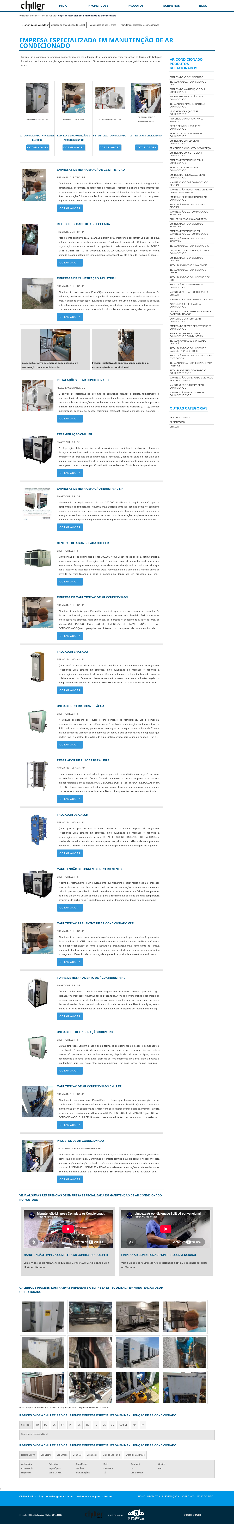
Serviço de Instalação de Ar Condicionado (186, 134)
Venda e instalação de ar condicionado (184, 112)
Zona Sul (77, 1455)
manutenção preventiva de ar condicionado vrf (187, 393)
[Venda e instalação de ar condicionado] (43, 1352)
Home (141, 1496)
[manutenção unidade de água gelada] (137, 1317)
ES (54, 1425)
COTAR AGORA (37, 147)
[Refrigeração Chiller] (37, 463)
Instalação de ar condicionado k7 (189, 246)
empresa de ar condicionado (186, 77)
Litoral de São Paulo (135, 1455)
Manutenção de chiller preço (103, 25)
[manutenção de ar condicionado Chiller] (37, 1115)
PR (70, 1425)
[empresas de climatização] (90, 1352)
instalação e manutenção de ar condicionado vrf (188, 371)
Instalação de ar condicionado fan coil (190, 278)
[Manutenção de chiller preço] (90, 1387)
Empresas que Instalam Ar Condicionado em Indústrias (186, 335)
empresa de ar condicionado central (68, 25)
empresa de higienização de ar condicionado (187, 176)
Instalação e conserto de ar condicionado (186, 286)
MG (45, 1425)
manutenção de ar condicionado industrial (189, 213)
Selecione (26, 1425)
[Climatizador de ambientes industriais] (90, 1317)
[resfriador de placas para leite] (37, 789)
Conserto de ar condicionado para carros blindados (190, 312)
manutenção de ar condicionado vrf (191, 299)
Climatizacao (177, 422)
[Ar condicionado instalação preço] (184, 1317)
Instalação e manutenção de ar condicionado (188, 105)
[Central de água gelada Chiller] (37, 571)
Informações (98, 5)
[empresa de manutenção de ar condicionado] (37, 626)
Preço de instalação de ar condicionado (185, 127)
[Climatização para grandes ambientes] (137, 1387)
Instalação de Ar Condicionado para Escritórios (191, 357)
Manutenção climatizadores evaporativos (140, 25)
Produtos (136, 5)
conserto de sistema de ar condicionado (185, 320)
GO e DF (123, 1425)
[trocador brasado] (37, 680)
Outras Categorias (188, 408)
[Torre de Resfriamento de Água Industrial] (37, 1006)
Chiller (174, 427)
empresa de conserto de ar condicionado (186, 154)
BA (104, 1425)
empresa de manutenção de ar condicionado (187, 90)
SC (79, 1425)
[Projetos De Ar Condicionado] (37, 1169)
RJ (37, 1425)
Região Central (28, 1455)
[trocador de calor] (37, 843)
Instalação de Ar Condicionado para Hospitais (191, 364)
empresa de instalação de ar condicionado (186, 98)
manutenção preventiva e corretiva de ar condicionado (191, 191)
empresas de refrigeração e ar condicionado (188, 198)
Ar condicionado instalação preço (190, 148)
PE (96, 1425)
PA (142, 1425)
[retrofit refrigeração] (184, 1352)
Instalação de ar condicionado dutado (188, 271)
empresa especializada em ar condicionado (186, 161)
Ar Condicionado (179, 417)
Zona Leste (92, 1455)
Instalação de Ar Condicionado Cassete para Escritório (188, 349)
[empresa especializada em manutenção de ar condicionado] (55, 345)
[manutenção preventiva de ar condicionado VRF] (37, 952)
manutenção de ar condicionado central (189, 183)
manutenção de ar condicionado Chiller (189, 293)
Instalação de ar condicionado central (188, 205)
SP (62, 1425)
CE (112, 1425)
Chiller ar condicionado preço (188, 219)
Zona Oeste (62, 1455)
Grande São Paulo (111, 1455)
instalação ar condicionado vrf (188, 265)
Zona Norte (46, 1455)
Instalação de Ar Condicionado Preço (188, 83)
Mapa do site (205, 1496)
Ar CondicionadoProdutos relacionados (186, 64)
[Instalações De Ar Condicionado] (37, 408)
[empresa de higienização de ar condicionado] (137, 1352)
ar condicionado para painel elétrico (186, 120)
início (63, 5)
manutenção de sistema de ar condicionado (187, 386)
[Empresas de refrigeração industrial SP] (37, 517)
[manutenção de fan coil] (184, 1387)
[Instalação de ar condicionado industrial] (43, 1387)
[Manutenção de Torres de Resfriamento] (37, 897)
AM (134, 1425)
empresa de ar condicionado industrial (186, 225)
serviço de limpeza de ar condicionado (184, 169)
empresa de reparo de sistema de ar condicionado (191, 327)
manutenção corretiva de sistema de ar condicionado (191, 379)
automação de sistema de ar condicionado (186, 305)
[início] (33, 5)
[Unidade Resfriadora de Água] (37, 734)
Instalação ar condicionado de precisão (188, 342)
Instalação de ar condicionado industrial (188, 240)
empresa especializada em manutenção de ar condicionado (189, 232)
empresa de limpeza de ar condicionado (184, 142)
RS (87, 1425)
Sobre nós (171, 5)
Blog (203, 5)
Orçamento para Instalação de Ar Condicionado (189, 252)
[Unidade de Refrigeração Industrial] (37, 1060)
